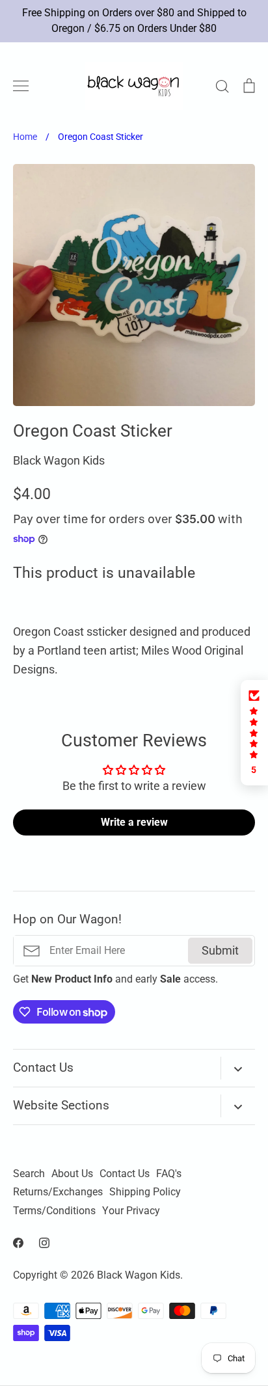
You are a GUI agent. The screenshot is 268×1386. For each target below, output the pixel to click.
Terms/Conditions (54, 1211)
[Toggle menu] (21, 86)
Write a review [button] (134, 822)
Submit (220, 950)
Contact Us (125, 1174)
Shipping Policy (145, 1192)
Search (29, 1174)
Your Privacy (131, 1211)
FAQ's (168, 1174)
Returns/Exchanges (58, 1192)
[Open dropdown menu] (238, 1068)
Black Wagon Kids (59, 460)
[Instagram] (44, 1243)
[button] (254, 732)
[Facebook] (18, 1243)
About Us (72, 1174)
